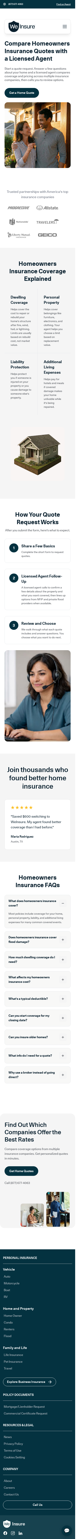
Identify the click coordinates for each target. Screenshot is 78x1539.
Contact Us (11, 1494)
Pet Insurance (13, 1361)
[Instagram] (13, 1533)
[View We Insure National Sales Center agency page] (4, 4)
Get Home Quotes (21, 1171)
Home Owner (13, 1316)
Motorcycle (12, 1283)
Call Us (37, 1505)
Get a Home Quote (21, 93)
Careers (9, 1487)
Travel (8, 1368)
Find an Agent (63, 4)
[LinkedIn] (20, 1533)
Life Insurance (13, 1355)
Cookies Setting (14, 1457)
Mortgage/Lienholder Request (24, 1406)
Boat (7, 1290)
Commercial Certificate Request (25, 1413)
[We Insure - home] (22, 26)
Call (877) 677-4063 (17, 1183)
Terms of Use (12, 1450)
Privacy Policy (13, 1444)
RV (6, 1297)
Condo (8, 1322)
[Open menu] (65, 26)
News (8, 1437)
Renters (9, 1329)
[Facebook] (5, 1533)
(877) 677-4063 (15, 4)
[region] (38, 824)
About (8, 1481)
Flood (7, 1336)
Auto (7, 1276)
